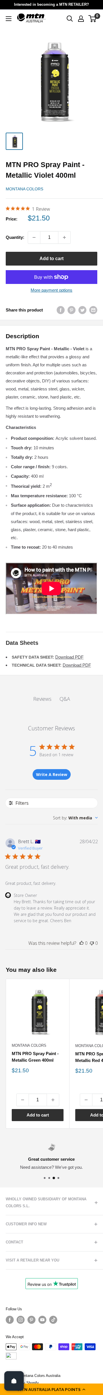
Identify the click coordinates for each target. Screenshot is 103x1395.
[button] (51, 1389)
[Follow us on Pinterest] (31, 1320)
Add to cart (51, 258)
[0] (92, 18)
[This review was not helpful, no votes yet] (92, 943)
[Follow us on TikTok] (53, 1320)
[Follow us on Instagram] (21, 1320)
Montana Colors (24, 189)
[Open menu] (8, 18)
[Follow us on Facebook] (10, 1320)
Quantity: (15, 237)
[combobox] (75, 818)
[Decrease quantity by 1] (34, 237)
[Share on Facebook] (61, 310)
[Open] (14, 1381)
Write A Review (51, 774)
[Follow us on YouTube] (42, 1320)
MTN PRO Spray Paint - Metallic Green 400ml (35, 1057)
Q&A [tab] (65, 698)
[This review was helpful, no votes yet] (82, 943)
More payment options (51, 290)
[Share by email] (93, 310)
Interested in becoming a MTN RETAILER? (51, 4)
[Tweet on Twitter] (82, 310)
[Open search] (70, 19)
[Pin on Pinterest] (72, 310)
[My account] (81, 19)
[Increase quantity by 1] (64, 237)
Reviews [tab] (42, 698)
